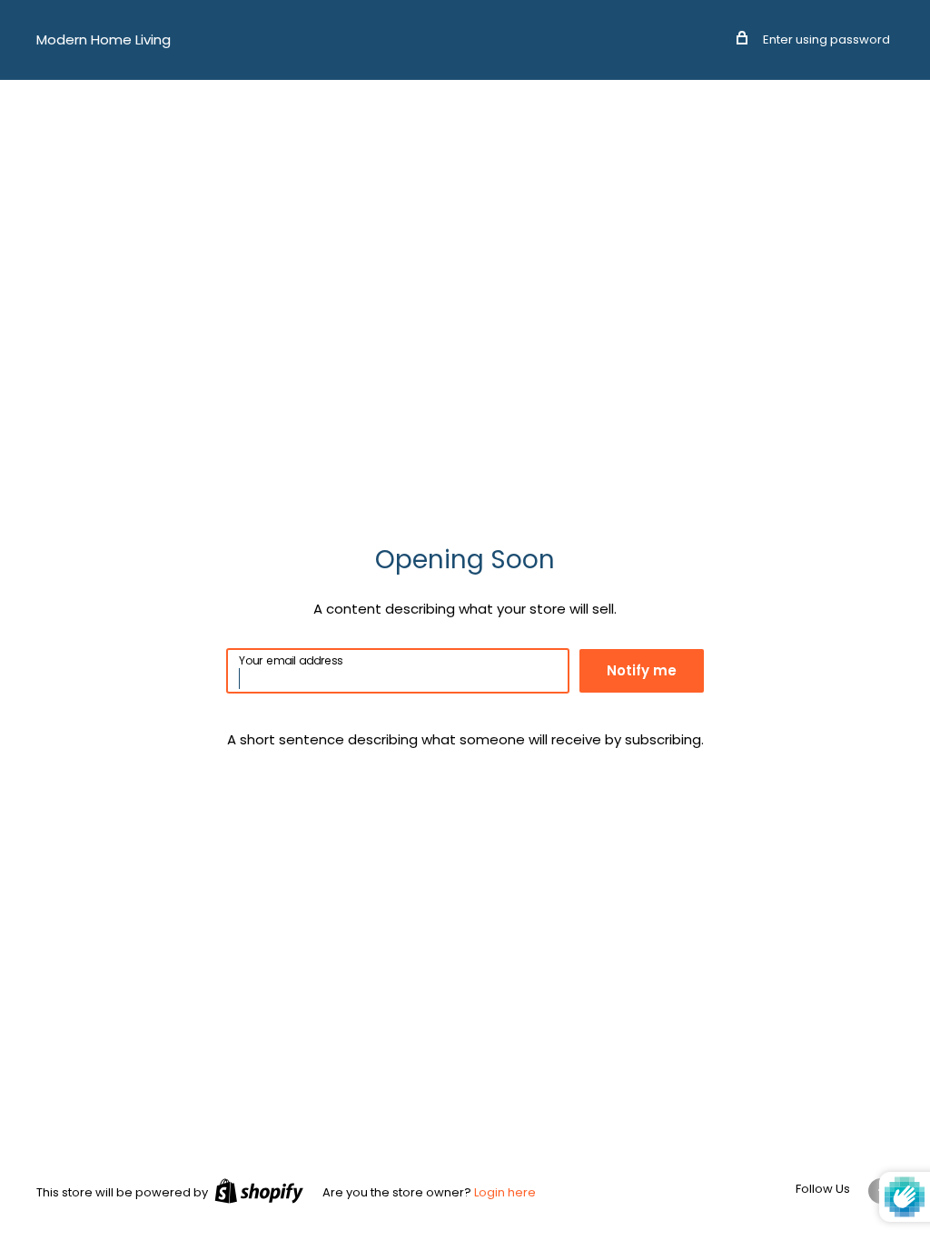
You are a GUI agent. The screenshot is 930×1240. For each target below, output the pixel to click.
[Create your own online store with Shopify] (258, 1191)
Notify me (642, 670)
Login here (505, 1192)
